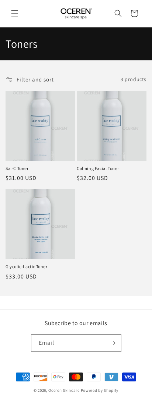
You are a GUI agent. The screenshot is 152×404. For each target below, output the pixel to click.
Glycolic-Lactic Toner (27, 266)
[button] (15, 13)
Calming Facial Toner (98, 168)
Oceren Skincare (64, 390)
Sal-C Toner (17, 168)
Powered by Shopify (100, 390)
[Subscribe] (113, 343)
